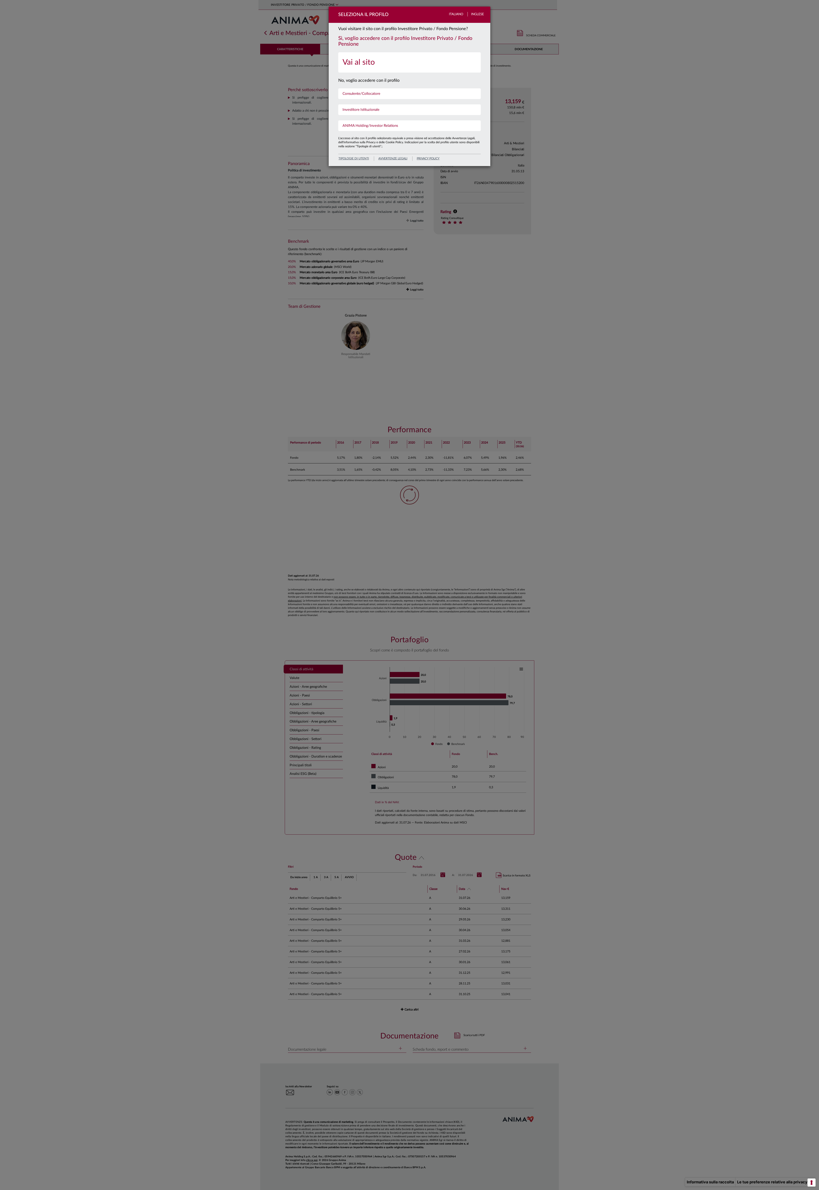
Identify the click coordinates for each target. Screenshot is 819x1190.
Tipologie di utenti (353, 158)
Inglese (477, 14)
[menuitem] (409, 62)
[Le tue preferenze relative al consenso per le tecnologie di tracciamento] (811, 1182)
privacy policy (428, 158)
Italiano (456, 14)
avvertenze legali (392, 158)
